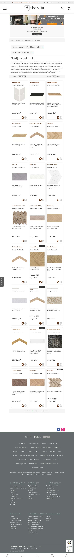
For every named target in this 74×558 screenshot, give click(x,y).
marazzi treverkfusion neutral (49, 463)
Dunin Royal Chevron (52, 164)
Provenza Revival (16, 329)
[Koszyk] (69, 8)
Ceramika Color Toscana (52, 288)
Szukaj (37, 556)
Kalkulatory (13, 526)
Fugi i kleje (13, 528)
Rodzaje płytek (14, 518)
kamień (52, 451)
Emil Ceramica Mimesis (17, 246)
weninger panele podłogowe (28, 455)
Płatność (12, 490)
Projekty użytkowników (52, 490)
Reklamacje (13, 496)
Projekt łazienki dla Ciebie (35, 516)
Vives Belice (50, 123)
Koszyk (66, 556)
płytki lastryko (44, 455)
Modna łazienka (32, 533)
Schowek (52, 556)
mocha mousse (33, 463)
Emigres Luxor (33, 164)
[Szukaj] (63, 8)
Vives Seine (14, 164)
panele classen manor (37, 467)
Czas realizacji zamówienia (18, 488)
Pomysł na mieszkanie (34, 520)
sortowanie (15, 76)
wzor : (21, 52)
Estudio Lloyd (33, 329)
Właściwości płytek (15, 520)
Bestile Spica (50, 370)
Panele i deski (32, 488)
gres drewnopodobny (21, 447)
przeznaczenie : (26, 47)
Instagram (49, 518)
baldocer (44, 451)
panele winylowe (56, 455)
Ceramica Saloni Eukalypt (35, 205)
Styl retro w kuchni (33, 524)
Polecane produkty (51, 494)
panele (15, 455)
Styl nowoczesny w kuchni (35, 528)
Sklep (7, 556)
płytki (59, 451)
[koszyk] (23, 117)
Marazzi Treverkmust (52, 82)
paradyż (56, 447)
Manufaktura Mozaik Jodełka (18, 205)
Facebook (49, 516)
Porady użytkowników (16, 524)
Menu (22, 556)
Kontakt (12, 504)
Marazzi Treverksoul (16, 123)
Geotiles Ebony (50, 205)
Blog (47, 520)
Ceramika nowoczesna (34, 494)
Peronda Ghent (15, 288)
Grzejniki (30, 490)
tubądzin (15, 451)
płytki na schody (21, 459)
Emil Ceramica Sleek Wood (36, 123)
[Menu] (5, 8)
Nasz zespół (13, 502)
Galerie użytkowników (52, 486)
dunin (22, 451)
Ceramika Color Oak (52, 246)
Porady (12, 516)
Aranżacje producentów (53, 496)
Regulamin (13, 492)
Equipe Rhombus (16, 82)
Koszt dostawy (14, 486)
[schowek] (25, 117)
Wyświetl (49, 76)
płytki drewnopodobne (48, 443)
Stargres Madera (33, 246)
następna (47, 411)
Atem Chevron (33, 370)
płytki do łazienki (34, 459)
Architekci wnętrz (33, 518)
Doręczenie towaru (15, 494)
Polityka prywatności (16, 498)
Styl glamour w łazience (35, 531)
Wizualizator (50, 498)
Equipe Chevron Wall (34, 82)
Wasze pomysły (50, 488)
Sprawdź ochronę (37, 34)
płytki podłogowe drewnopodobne (41, 447)
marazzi (30, 451)
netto (37, 451)
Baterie (30, 498)
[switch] (69, 551)
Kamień (30, 496)
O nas (11, 500)
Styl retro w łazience (34, 522)
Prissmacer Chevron (16, 370)
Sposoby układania (15, 522)
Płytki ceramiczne (33, 486)
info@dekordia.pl (42, 2)
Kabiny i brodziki (33, 492)
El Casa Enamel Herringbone (53, 329)
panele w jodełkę (21, 463)
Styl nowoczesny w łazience (36, 526)
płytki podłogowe (33, 443)
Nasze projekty (50, 492)
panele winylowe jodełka (50, 459)
